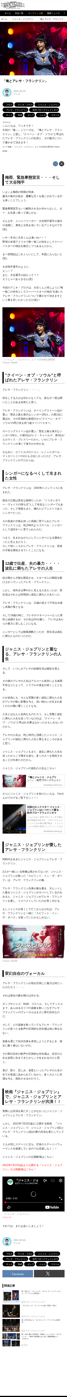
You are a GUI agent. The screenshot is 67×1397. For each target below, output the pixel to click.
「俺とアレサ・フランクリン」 (25, 81)
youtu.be (6, 1217)
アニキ (16, 94)
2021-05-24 (19, 91)
